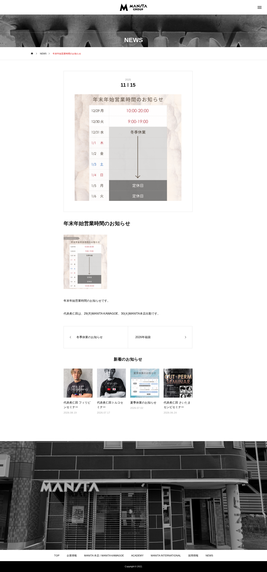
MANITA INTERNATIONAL (166, 555)
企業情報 (72, 555)
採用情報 (193, 555)
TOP (56, 555)
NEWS (209, 555)
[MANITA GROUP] (133, 7)
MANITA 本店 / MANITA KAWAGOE (104, 555)
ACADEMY (137, 555)
